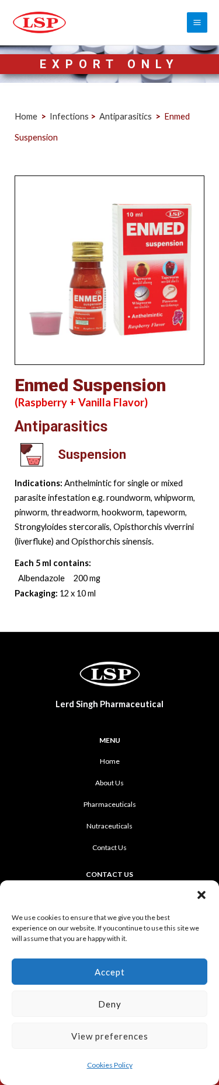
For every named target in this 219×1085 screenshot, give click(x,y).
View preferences (109, 1036)
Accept (110, 972)
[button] (201, 895)
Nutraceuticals (109, 825)
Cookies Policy (110, 1065)
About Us (109, 782)
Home (110, 761)
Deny (109, 1004)
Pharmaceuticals (110, 804)
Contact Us (109, 847)
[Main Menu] (197, 22)
